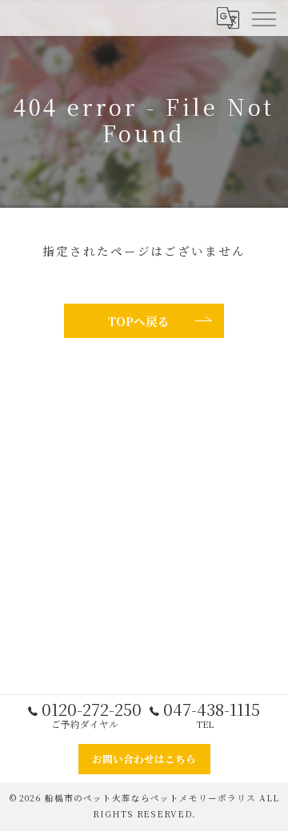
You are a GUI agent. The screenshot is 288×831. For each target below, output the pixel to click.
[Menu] (263, 17)
